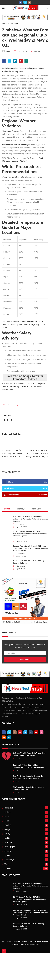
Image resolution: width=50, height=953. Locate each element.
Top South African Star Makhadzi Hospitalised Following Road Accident (28, 766)
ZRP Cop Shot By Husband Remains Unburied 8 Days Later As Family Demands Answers (30, 518)
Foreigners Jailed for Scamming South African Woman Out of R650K (12, 453)
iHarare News (7, 389)
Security (7, 851)
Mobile (7, 838)
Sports (7, 855)
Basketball (8, 808)
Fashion (7, 812)
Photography (9, 847)
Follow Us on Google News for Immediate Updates (25, 377)
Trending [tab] (20, 509)
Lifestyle (7, 834)
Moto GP (8, 842)
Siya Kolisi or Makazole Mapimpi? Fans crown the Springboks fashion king (37, 453)
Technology (9, 859)
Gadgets (7, 829)
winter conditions (13, 177)
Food (6, 821)
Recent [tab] (7, 509)
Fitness (7, 816)
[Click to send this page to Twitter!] (9, 61)
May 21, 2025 (22, 51)
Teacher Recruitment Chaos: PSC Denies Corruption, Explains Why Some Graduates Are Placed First (30, 548)
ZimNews (14, 23)
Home (4, 23)
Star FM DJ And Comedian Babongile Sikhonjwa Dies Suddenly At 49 (28, 777)
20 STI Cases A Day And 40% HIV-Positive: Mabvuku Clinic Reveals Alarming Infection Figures (30, 533)
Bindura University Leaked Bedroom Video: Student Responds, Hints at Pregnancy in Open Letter (24, 324)
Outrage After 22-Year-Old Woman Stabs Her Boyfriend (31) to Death (29, 754)
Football (7, 825)
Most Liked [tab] (36, 509)
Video (6, 864)
